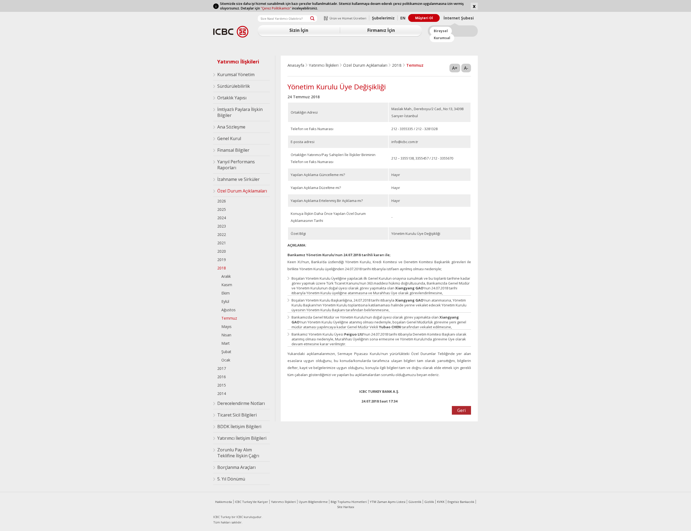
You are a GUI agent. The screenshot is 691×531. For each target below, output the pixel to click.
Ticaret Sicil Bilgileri (237, 415)
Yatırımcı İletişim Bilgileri (241, 438)
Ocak (225, 360)
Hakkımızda (223, 502)
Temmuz (229, 318)
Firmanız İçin (381, 30)
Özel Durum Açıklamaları (242, 191)
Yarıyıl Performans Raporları (236, 165)
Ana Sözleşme (231, 127)
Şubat (226, 351)
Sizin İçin (298, 30)
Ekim (225, 293)
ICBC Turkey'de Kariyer (251, 502)
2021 (221, 242)
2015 (221, 385)
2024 (221, 217)
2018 (221, 267)
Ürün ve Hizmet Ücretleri (348, 18)
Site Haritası (345, 507)
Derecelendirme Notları (241, 403)
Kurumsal (442, 38)
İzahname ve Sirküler (238, 179)
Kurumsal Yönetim (236, 74)
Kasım (226, 284)
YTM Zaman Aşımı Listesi (387, 502)
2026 (221, 201)
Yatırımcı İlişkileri (238, 61)
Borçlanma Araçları (236, 467)
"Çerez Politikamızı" (276, 8)
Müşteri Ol (424, 18)
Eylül (225, 301)
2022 (221, 234)
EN (402, 18)
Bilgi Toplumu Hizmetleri (349, 502)
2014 (221, 393)
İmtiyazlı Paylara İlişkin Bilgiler (240, 112)
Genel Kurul (229, 138)
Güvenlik (414, 502)
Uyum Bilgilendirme (313, 502)
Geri (461, 410)
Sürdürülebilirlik (233, 86)
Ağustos (228, 309)
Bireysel (441, 31)
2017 (221, 368)
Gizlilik (429, 502)
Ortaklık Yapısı (231, 98)
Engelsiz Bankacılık (461, 502)
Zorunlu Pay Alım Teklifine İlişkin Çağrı (238, 453)
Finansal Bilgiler (233, 150)
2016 (221, 376)
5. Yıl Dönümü (231, 479)
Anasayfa (295, 65)
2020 (221, 251)
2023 (221, 226)
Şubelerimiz (383, 18)
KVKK (441, 502)
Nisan (226, 334)
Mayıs (226, 326)
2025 (221, 209)
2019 (221, 259)
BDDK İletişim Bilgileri (239, 426)
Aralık (226, 276)
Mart (225, 343)
